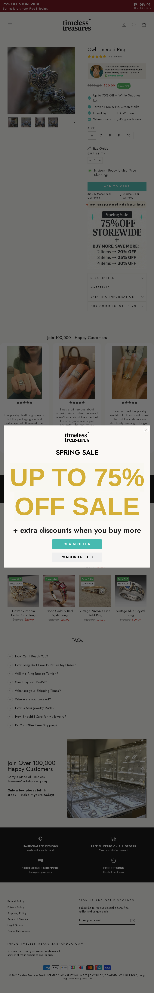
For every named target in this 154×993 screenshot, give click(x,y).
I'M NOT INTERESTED (77, 557)
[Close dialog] (146, 429)
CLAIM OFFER (77, 544)
